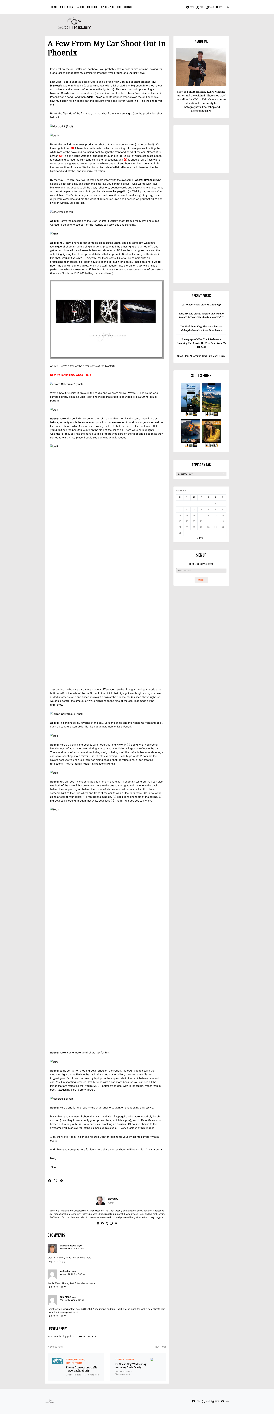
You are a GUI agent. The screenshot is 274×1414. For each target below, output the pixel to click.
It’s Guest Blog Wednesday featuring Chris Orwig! (130, 1365)
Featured (69, 1359)
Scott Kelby (113, 1199)
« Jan (200, 538)
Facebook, (92, 69)
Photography (79, 1359)
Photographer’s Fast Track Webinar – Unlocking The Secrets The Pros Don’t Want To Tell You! (201, 343)
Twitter (78, 69)
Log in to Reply (57, 1261)
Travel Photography (74, 1362)
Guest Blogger (128, 1359)
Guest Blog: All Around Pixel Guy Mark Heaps (201, 355)
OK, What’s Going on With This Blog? (201, 304)
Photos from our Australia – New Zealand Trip (81, 1369)
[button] (227, 7)
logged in (68, 1336)
